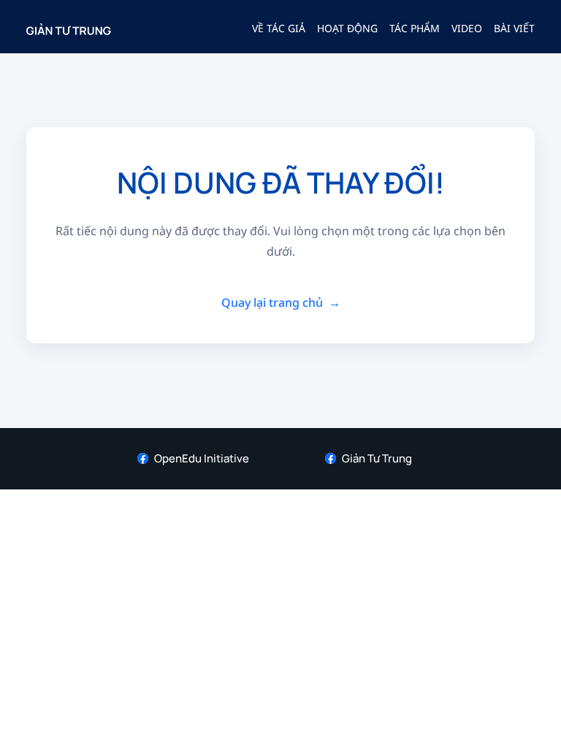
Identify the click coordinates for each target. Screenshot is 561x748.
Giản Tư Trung (377, 458)
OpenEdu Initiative (201, 458)
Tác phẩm (414, 28)
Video (466, 28)
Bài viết (514, 28)
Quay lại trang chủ (280, 302)
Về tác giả (278, 28)
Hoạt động (347, 28)
